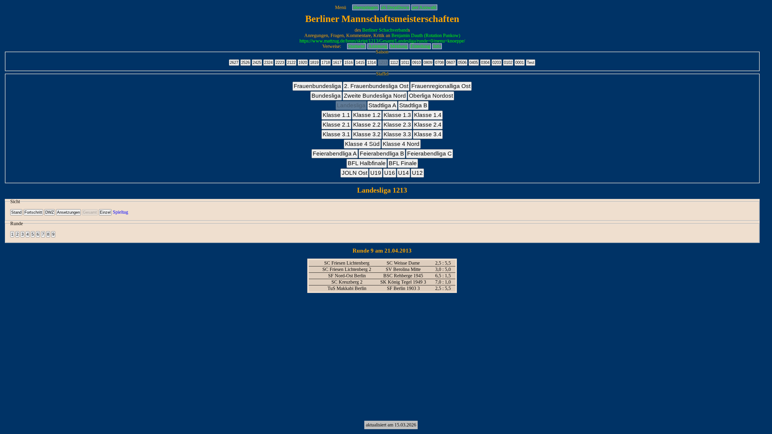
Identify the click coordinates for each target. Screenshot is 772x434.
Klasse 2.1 (336, 124)
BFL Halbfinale (367, 163)
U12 (417, 173)
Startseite (356, 46)
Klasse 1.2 (367, 115)
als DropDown (395, 7)
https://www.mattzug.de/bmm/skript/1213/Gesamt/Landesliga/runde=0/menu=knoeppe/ (382, 40)
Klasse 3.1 (336, 134)
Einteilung (420, 46)
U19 (375, 173)
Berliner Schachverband (385, 30)
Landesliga (351, 105)
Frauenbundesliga (317, 86)
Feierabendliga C (429, 153)
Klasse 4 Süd (362, 144)
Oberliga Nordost (431, 96)
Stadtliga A (382, 105)
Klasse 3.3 (397, 134)
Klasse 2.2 (367, 124)
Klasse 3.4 (427, 134)
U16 (389, 173)
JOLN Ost (354, 173)
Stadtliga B (413, 105)
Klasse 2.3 (397, 124)
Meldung (398, 46)
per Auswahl (424, 7)
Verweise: (331, 46)
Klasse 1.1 (336, 115)
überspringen (365, 7)
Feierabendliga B (382, 153)
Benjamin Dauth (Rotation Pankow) (425, 35)
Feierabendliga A (335, 153)
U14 (403, 173)
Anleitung (377, 46)
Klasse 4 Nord (401, 144)
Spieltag (120, 212)
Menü (340, 7)
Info (437, 46)
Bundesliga (326, 96)
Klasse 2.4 (427, 124)
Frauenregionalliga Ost (440, 86)
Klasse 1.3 (397, 115)
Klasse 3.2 (367, 134)
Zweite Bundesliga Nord (375, 96)
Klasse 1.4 (427, 115)
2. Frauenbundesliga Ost (376, 86)
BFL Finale (403, 163)
